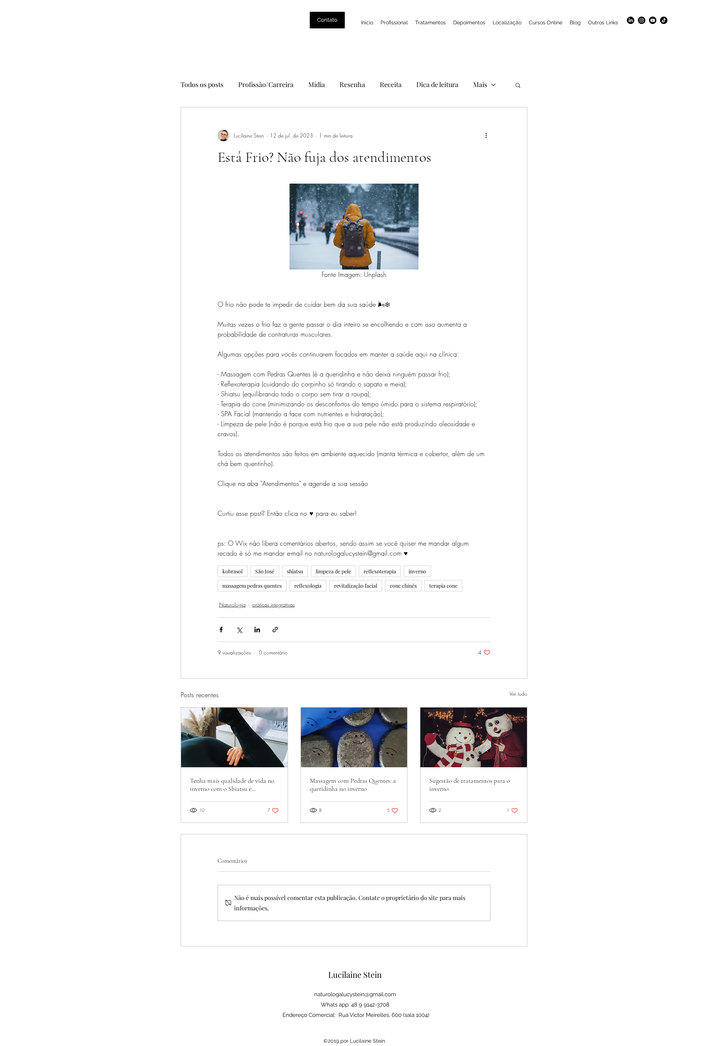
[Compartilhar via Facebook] (221, 629)
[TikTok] (663, 20)
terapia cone (443, 585)
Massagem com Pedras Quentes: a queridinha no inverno (353, 784)
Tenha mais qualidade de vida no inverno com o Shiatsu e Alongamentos (232, 784)
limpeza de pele (333, 571)
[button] (517, 85)
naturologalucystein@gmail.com (355, 994)
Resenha (352, 84)
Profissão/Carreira (266, 84)
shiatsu (295, 571)
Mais (480, 84)
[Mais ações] (486, 135)
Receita (391, 84)
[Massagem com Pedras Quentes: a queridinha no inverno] (354, 737)
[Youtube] (652, 20)
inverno (417, 571)
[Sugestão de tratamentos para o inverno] (473, 737)
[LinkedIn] (630, 20)
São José (264, 571)
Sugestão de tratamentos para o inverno (469, 784)
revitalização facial (355, 585)
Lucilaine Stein (355, 974)
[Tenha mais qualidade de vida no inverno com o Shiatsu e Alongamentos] (234, 737)
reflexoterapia (380, 571)
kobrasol (232, 571)
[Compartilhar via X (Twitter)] (239, 629)
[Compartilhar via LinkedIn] (257, 629)
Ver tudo (518, 693)
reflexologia (308, 585)
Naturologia (232, 604)
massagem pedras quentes (252, 585)
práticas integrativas (273, 604)
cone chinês (403, 585)
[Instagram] (641, 20)
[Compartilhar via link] (275, 629)
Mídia (316, 84)
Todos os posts (202, 84)
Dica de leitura (437, 84)
